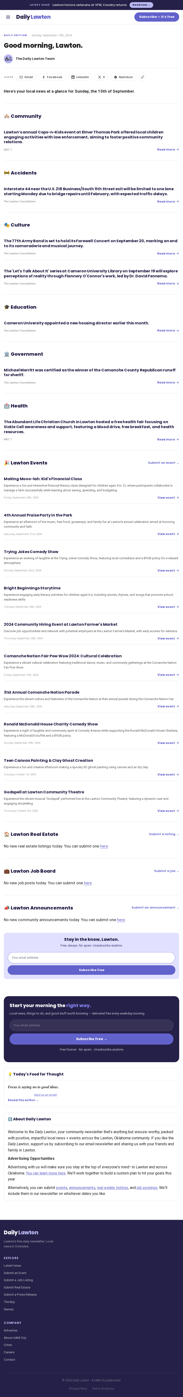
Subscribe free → (91, 1039)
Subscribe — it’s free (156, 16)
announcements (82, 1187)
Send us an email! (45, 1094)
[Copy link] (142, 77)
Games (9, 1309)
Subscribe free (91, 970)
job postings (147, 1187)
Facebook (54, 77)
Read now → (141, 5)
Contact (9, 1359)
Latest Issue (12, 1265)
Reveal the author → (23, 1100)
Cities (8, 1345)
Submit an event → (163, 462)
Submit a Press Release (20, 1294)
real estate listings (112, 1187)
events (61, 1187)
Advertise (10, 1330)
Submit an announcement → (155, 907)
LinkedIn (82, 77)
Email (29, 77)
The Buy (9, 1302)
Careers (9, 1352)
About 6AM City (15, 1338)
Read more (166, 149)
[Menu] (8, 17)
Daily (33, 17)
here (104, 846)
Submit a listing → (164, 834)
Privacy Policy (78, 1388)
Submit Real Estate (17, 1287)
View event (166, 498)
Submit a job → (166, 871)
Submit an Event (15, 1273)
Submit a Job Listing (18, 1280)
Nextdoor (126, 77)
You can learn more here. (46, 1173)
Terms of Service (103, 1388)
